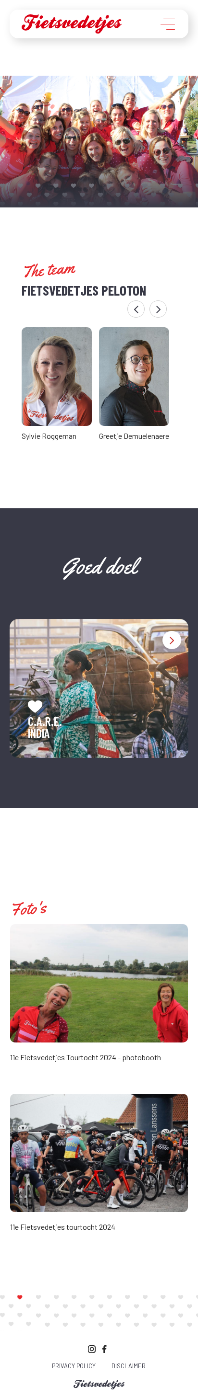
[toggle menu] (168, 24)
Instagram (92, 1348)
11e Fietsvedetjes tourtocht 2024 (62, 1226)
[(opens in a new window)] (99, 981)
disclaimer (128, 1366)
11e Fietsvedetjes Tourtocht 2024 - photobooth (85, 1057)
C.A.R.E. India (45, 727)
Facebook (106, 1348)
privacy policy (74, 1366)
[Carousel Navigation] (94, 309)
